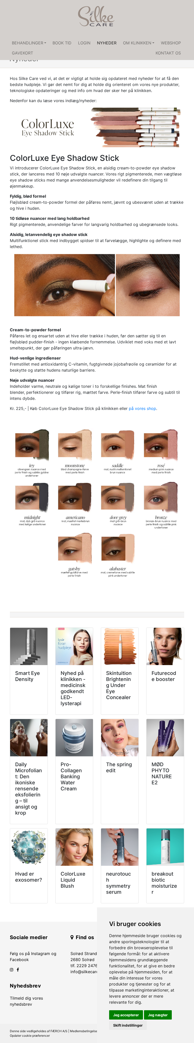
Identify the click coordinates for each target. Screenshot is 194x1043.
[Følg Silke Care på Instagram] (11, 969)
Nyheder (106, 42)
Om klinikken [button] (137, 42)
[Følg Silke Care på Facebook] (18, 969)
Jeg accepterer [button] (126, 1015)
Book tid (62, 42)
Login (84, 42)
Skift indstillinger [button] (128, 1025)
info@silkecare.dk (87, 971)
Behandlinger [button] (27, 42)
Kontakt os (168, 52)
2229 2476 (87, 965)
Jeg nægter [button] (158, 1015)
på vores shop (142, 408)
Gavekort (22, 52)
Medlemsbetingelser (84, 1031)
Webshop (171, 42)
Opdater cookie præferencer (30, 1035)
